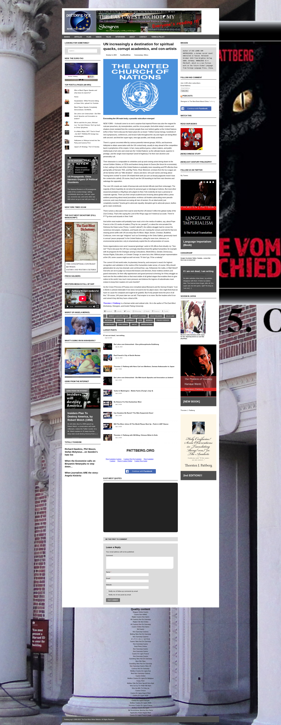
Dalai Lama (170, 316)
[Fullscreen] (98, 306)
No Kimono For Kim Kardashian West (127, 402)
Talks (108, 37)
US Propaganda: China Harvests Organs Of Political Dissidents (82, 179)
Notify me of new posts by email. (120, 595)
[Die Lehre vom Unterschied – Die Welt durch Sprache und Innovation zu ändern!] (107, 384)
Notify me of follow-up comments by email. (123, 591)
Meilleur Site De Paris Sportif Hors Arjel (140, 683)
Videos (98, 37)
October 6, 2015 (111, 55)
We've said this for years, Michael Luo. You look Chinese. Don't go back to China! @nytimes (87, 125)
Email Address (185, 85)
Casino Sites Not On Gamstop (140, 641)
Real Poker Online (140, 646)
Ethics (146, 55)
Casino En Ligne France (140, 654)
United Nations (146, 324)
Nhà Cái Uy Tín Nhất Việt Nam (140, 686)
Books (67, 37)
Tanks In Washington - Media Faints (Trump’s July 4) (133, 391)
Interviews (120, 37)
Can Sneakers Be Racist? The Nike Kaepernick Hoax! (133, 413)
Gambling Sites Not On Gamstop (140, 659)
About (132, 37)
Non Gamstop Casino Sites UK (140, 666)
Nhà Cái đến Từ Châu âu (140, 688)
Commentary (138, 55)
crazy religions (156, 316)
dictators (108, 320)
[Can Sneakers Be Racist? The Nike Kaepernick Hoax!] (107, 417)
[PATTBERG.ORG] (140, 21)
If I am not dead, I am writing (113, 335)
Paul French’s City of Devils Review (127, 355)
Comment (109, 555)
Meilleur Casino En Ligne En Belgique (140, 678)
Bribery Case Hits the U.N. (118, 316)
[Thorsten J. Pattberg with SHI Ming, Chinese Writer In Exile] (107, 439)
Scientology (109, 324)
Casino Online (140, 676)
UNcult (134, 324)
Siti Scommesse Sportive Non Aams (140, 710)
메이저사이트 (140, 698)
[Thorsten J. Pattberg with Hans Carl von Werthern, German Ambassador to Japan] (107, 371)
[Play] (68, 306)
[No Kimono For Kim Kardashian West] (107, 406)
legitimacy (130, 320)
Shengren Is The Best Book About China (195, 101)
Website (109, 585)
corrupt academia (139, 316)
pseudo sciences (163, 320)
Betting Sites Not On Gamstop (140, 634)
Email (108, 578)
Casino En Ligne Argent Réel (140, 693)
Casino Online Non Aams (140, 627)
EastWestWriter (125, 55)
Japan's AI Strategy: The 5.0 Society (86, 147)
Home (76, 97)
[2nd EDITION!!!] (198, 439)
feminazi (119, 320)
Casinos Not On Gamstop (140, 668)
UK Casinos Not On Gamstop (140, 619)
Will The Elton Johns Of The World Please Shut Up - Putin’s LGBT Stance (141, 424)
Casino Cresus (140, 690)
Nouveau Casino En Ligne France (140, 705)
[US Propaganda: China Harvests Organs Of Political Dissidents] (83, 173)
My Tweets (184, 175)
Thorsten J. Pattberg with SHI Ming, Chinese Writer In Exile (136, 435)
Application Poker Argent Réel (140, 713)
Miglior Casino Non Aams (140, 617)
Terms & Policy (157, 37)
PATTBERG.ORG (140, 450)
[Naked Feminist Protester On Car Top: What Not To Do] (83, 396)
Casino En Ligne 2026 (140, 695)
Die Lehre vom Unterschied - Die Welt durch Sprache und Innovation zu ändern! (143, 377)
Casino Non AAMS (140, 614)
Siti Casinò (140, 629)
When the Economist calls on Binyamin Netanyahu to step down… (80, 461)
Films (88, 37)
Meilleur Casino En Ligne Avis (140, 671)
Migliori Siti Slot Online (140, 622)
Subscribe (184, 91)
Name (108, 572)
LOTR (140, 320)
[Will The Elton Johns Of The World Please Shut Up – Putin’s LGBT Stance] (107, 428)
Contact (143, 37)
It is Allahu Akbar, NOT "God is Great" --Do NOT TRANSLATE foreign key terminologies (87, 134)
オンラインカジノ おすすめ (140, 639)
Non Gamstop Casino (140, 644)
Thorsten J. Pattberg (188, 406)
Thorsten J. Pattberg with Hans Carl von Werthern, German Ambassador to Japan (144, 366)
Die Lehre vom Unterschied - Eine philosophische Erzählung (136, 344)
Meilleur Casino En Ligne (140, 708)
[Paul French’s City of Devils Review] (107, 360)
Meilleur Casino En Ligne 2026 (140, 703)
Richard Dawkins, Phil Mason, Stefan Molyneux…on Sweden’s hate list (81, 450)
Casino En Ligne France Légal (140, 715)
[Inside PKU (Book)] (198, 208)
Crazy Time (140, 681)
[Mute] (94, 306)
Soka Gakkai (123, 324)
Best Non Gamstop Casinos (140, 673)
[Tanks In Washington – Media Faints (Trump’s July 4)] (107, 395)
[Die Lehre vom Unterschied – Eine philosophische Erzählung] (107, 349)
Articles (78, 37)
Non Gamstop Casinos (140, 632)
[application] (83, 298)
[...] (96, 199)
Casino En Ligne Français (141, 700)
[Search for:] (83, 51)
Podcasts (188, 96)
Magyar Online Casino (140, 612)
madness (149, 320)
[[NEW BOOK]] (198, 367)
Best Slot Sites (141, 661)
